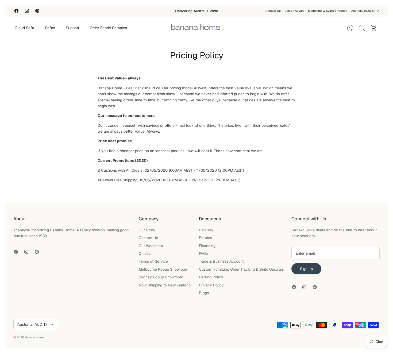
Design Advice (294, 11)
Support (72, 27)
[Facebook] (16, 11)
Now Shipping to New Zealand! (165, 285)
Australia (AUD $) (363, 11)
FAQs (203, 253)
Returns (205, 237)
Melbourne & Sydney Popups (327, 11)
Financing (207, 245)
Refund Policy (211, 277)
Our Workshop (151, 245)
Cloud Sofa (24, 27)
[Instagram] (27, 11)
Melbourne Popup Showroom (163, 269)
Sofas (50, 27)
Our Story (147, 230)
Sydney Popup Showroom (161, 277)
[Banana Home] (197, 28)
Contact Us (273, 11)
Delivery (206, 230)
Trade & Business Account (221, 261)
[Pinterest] (37, 11)
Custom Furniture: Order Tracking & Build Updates (241, 269)
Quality (145, 253)
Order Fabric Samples (108, 27)
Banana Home (34, 337)
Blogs (204, 292)
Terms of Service (153, 261)
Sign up (306, 268)
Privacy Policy (211, 285)
